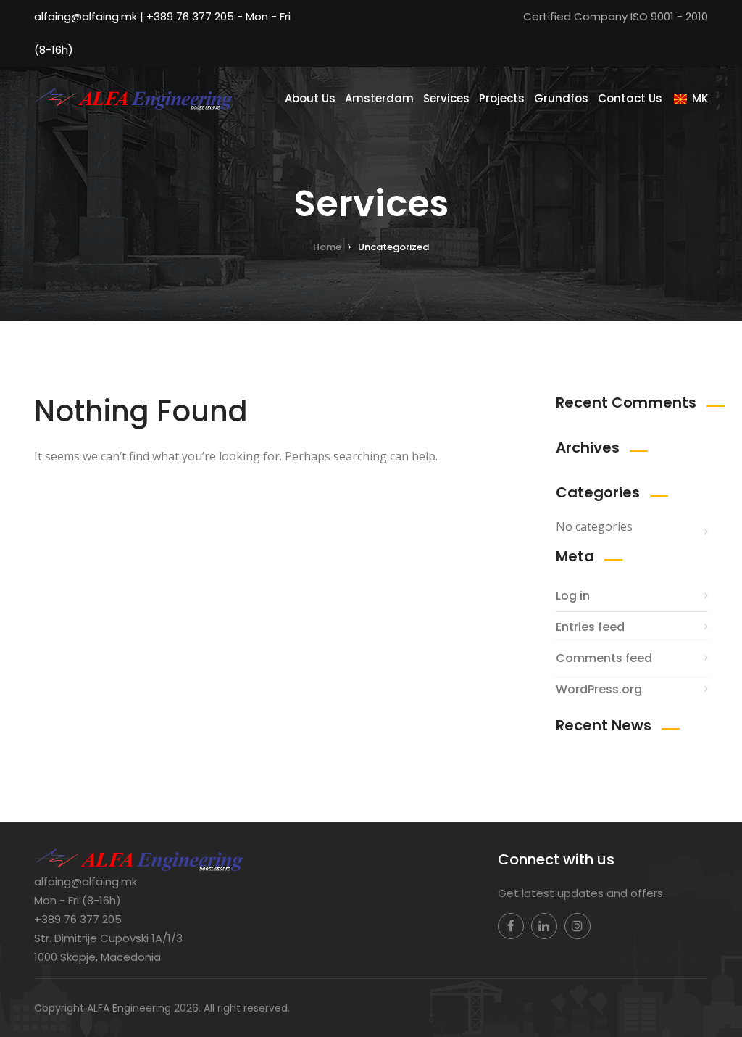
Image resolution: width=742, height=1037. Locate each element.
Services (446, 98)
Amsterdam (379, 98)
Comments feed (604, 658)
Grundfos (561, 98)
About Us (310, 98)
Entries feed (590, 627)
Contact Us (630, 98)
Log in (573, 595)
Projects (502, 98)
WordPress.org (599, 689)
